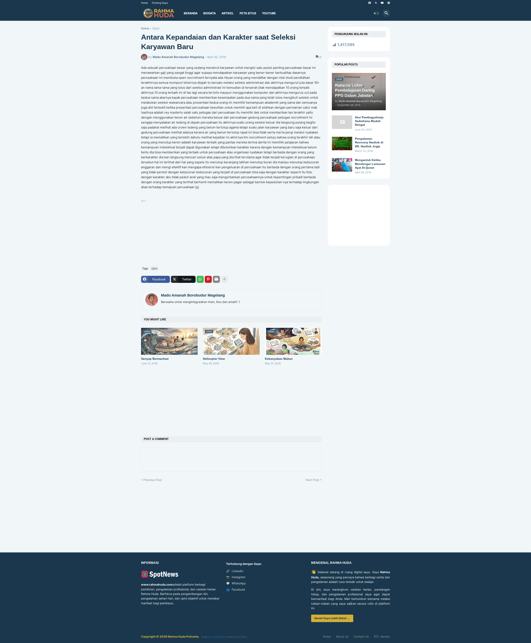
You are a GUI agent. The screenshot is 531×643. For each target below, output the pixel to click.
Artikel (228, 13)
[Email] (216, 279)
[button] (376, 13)
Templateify (218, 637)
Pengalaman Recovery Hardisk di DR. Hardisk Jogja (369, 142)
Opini (155, 28)
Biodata (209, 13)
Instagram (235, 577)
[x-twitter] (376, 3)
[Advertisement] (231, 232)
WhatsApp (236, 583)
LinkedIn (234, 571)
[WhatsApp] (200, 279)
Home (144, 2)
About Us (342, 636)
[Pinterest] (208, 279)
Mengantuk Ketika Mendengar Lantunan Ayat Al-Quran (370, 163)
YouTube (269, 13)
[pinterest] (388, 3)
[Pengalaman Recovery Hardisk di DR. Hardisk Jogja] (342, 143)
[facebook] (369, 3)
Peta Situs (248, 13)
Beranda (190, 13)
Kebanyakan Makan (279, 358)
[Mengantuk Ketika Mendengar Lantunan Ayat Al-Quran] (342, 165)
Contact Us (361, 636)
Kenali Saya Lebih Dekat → (332, 618)
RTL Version (382, 636)
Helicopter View (214, 358)
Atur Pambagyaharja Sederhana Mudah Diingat (369, 121)
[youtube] (382, 3)
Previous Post (152, 480)
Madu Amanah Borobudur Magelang (193, 295)
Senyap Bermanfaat (155, 358)
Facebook (235, 589)
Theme (243, 637)
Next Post (312, 480)
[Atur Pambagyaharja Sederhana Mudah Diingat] (342, 122)
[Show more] (224, 279)
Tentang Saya (160, 2)
